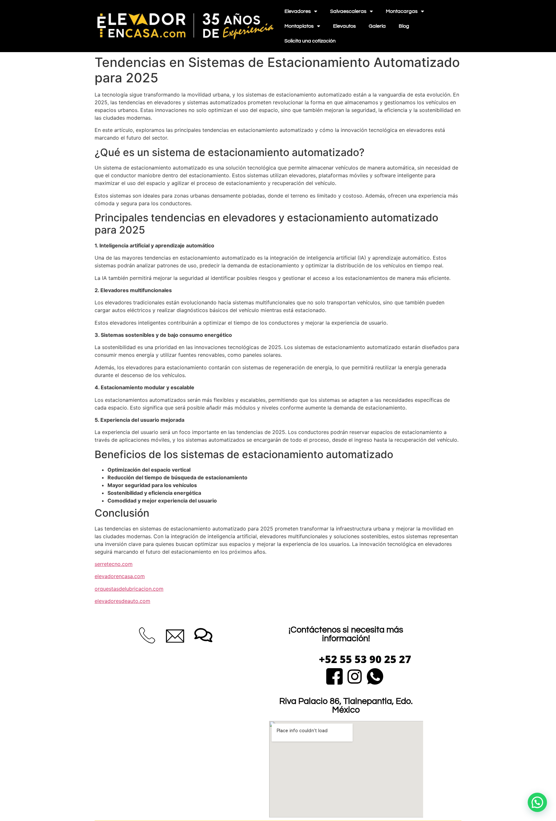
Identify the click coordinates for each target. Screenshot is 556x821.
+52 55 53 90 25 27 (365, 659)
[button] (537, 802)
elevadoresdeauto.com (122, 601)
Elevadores (297, 11)
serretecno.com (114, 564)
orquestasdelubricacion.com (129, 589)
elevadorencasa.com (120, 576)
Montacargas (402, 11)
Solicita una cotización (310, 40)
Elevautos (344, 26)
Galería (377, 26)
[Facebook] (334, 675)
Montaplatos (299, 26)
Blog (404, 26)
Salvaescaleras (348, 11)
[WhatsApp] (375, 675)
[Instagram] (354, 675)
